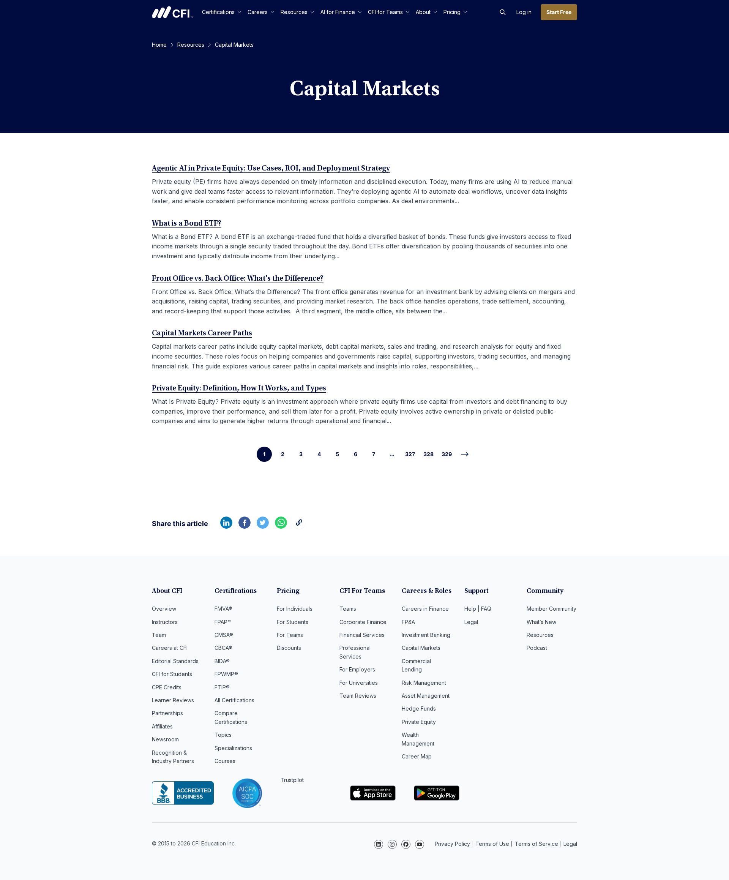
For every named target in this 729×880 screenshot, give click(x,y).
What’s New (541, 622)
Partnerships (167, 713)
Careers (258, 12)
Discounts (289, 648)
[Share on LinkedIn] (226, 526)
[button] (502, 12)
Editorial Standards (175, 661)
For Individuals (294, 608)
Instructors (165, 622)
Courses (225, 761)
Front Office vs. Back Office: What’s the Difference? (237, 279)
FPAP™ (223, 622)
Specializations (233, 748)
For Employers (357, 669)
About (423, 12)
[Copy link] (299, 526)
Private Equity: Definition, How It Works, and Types (239, 388)
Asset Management (426, 695)
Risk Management (424, 682)
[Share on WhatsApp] (281, 526)
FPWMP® (226, 674)
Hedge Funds (419, 708)
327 (410, 454)
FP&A (408, 622)
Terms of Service (536, 844)
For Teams (290, 635)
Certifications (218, 12)
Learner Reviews (173, 700)
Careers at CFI (170, 648)
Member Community (551, 608)
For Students (292, 622)
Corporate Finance (363, 622)
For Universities (358, 682)
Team (159, 635)
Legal (471, 622)
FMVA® (223, 608)
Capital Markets (421, 648)
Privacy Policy (452, 844)
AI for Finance (337, 12)
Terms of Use (492, 844)
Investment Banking (426, 635)
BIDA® (222, 661)
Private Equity (419, 722)
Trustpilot (292, 780)
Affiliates (162, 726)
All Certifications (234, 700)
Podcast (537, 648)
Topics (223, 734)
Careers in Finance (425, 608)
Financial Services (362, 635)
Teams (347, 608)
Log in (524, 12)
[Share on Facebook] (244, 526)
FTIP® (222, 687)
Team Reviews (357, 695)
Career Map (417, 756)
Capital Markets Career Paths (202, 333)
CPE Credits (166, 687)
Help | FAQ (477, 608)
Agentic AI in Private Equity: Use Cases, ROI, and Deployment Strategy (271, 168)
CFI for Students (172, 674)
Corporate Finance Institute (172, 12)
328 (428, 454)
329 (447, 454)
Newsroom (165, 739)
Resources (294, 12)
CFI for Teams (385, 12)
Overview (164, 608)
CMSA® (224, 635)
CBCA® (223, 648)
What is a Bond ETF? (186, 224)
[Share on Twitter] (263, 526)
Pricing (452, 12)
